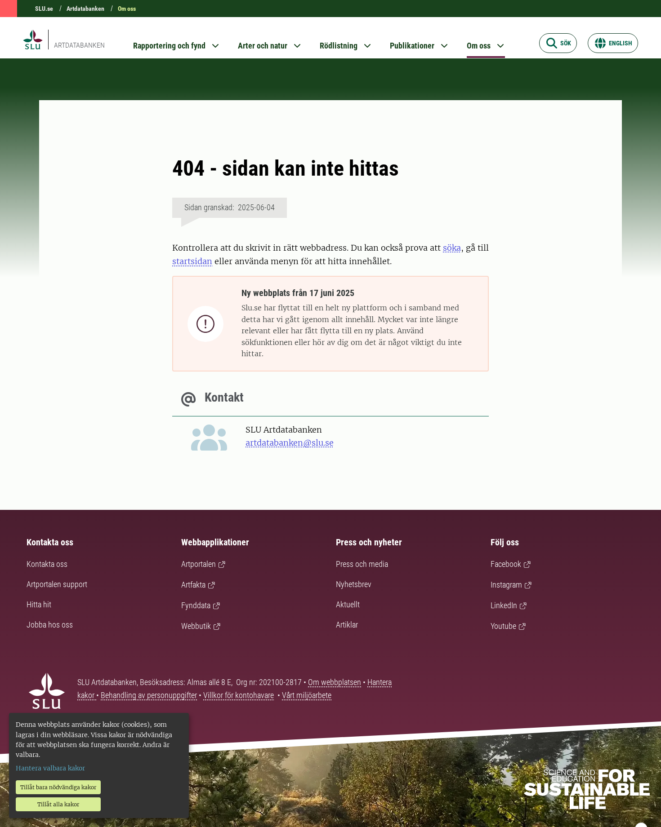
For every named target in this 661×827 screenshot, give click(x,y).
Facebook (506, 564)
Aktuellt (348, 604)
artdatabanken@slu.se (290, 443)
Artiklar (347, 624)
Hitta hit (39, 604)
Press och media (362, 564)
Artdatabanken (85, 8)
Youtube (503, 626)
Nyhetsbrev (353, 584)
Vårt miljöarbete (306, 695)
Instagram (506, 584)
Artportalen (198, 564)
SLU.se (44, 8)
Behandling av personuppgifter (149, 695)
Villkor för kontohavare (238, 695)
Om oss (127, 8)
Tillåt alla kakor (58, 804)
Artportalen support (57, 584)
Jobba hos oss (50, 624)
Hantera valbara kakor (50, 768)
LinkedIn (504, 605)
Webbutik (196, 626)
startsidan (192, 261)
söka (452, 248)
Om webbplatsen (334, 682)
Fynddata (195, 605)
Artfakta (193, 584)
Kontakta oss (47, 564)
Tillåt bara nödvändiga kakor (58, 787)
